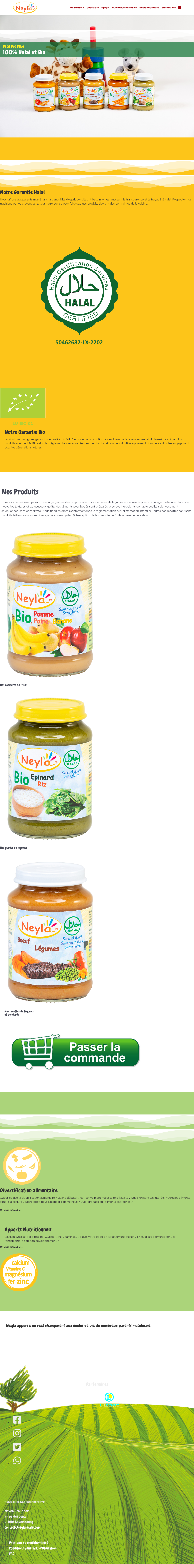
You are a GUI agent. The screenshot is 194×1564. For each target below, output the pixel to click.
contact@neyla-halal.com (22, 1527)
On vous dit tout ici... (11, 1210)
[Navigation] (179, 7)
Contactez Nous (169, 7)
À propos (105, 7)
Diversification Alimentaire (124, 7)
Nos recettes (76, 7)
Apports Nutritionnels (149, 7)
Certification (93, 7)
